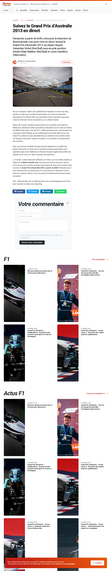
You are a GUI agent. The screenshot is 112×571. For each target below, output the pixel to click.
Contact (55, 4)
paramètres (71, 564)
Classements (34, 10)
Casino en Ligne (20, 4)
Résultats (44, 10)
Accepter (98, 563)
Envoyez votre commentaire (32, 242)
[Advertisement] (96, 51)
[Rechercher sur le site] (106, 4)
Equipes (70, 10)
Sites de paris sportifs (39, 4)
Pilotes (62, 10)
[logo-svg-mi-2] (7, 4)
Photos (85, 10)
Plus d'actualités (98, 259)
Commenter (66, 62)
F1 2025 (5, 10)
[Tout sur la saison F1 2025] (17, 10)
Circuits (78, 10)
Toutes (96, 394)
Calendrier (54, 10)
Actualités (23, 10)
